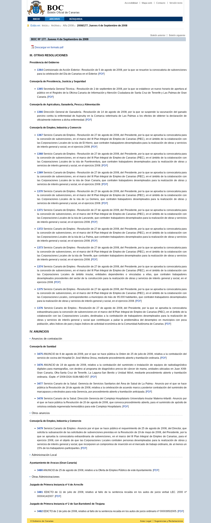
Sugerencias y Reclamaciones (168, 521)
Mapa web (147, 3)
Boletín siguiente (177, 35)
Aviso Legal (145, 521)
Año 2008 (68, 25)
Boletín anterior (157, 35)
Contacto (160, 3)
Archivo (54, 19)
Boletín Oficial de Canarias (63, 8)
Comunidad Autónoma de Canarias (36, 8)
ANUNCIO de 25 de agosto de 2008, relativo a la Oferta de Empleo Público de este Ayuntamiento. (97, 470)
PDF (101, 73)
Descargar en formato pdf (49, 47)
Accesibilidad (131, 3)
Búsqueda (75, 19)
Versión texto (175, 3)
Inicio (36, 19)
